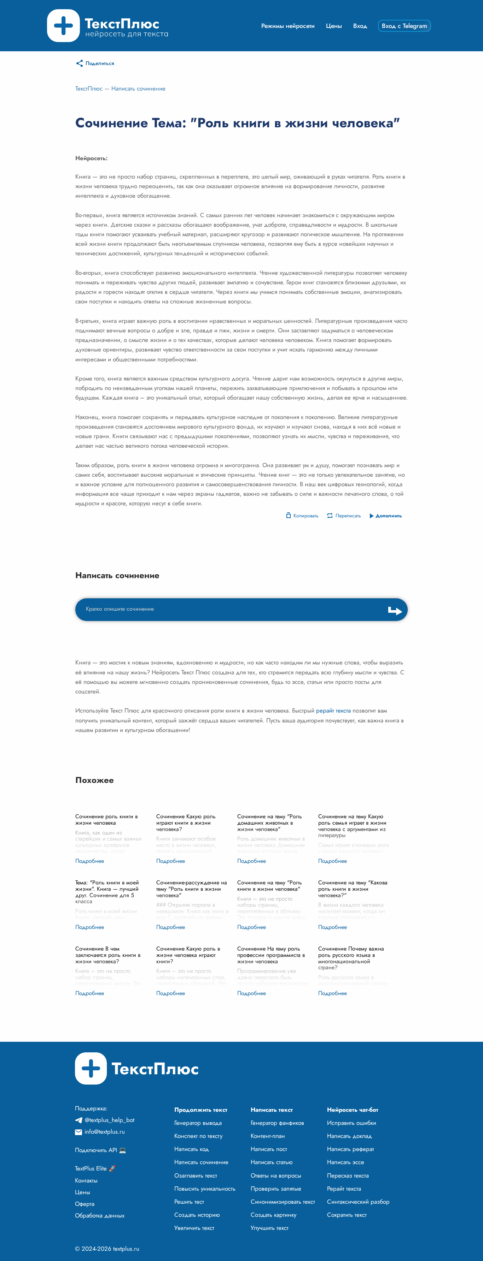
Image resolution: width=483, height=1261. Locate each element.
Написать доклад (349, 1136)
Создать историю (197, 1214)
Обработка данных (99, 1215)
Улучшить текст (270, 1228)
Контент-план (268, 1136)
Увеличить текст (194, 1228)
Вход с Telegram (404, 25)
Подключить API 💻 (100, 1150)
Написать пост (269, 1149)
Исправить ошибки (351, 1122)
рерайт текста (333, 710)
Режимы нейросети (288, 25)
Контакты (86, 1180)
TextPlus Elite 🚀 (95, 1168)
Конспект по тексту (198, 1136)
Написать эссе (345, 1162)
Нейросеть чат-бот (352, 1109)
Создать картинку (273, 1214)
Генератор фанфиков (277, 1122)
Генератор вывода (198, 1122)
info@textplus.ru (105, 1131)
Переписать (348, 515)
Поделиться (100, 63)
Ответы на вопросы (276, 1175)
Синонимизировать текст (283, 1201)
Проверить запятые (276, 1188)
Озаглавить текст (195, 1175)
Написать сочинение (138, 88)
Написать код (191, 1149)
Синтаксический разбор (358, 1201)
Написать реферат (350, 1149)
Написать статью (272, 1162)
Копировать (306, 515)
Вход (360, 25)
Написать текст (272, 1109)
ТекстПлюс (89, 88)
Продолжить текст (200, 1109)
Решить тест (189, 1201)
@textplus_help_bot (109, 1120)
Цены (334, 25)
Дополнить (389, 515)
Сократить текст (347, 1214)
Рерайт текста (344, 1188)
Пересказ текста (348, 1175)
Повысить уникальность (204, 1188)
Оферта (84, 1203)
